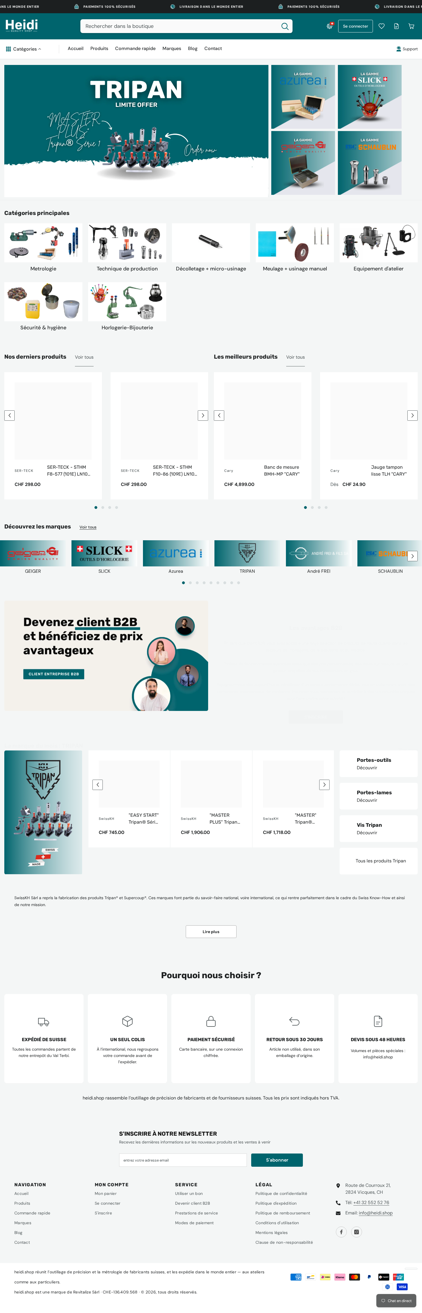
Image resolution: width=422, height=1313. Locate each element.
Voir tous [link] (295, 357)
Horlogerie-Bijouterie (127, 327)
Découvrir (367, 768)
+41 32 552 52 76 (371, 1202)
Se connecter (355, 26)
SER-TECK (24, 470)
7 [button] (224, 582)
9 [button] (238, 582)
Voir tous (84, 357)
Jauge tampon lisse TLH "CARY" (389, 470)
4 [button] (116, 507)
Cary (228, 470)
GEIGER (33, 571)
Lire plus (211, 931)
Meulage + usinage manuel (295, 268)
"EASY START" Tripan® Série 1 (144, 819)
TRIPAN (247, 571)
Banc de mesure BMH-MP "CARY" (282, 470)
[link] (319, 554)
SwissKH (106, 818)
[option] (136, 131)
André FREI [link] (318, 571)
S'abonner (277, 1160)
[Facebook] (341, 1232)
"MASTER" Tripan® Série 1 (305, 819)
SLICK (104, 571)
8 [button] (231, 582)
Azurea (176, 571)
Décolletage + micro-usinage (211, 268)
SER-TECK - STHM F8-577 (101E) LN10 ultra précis (67, 471)
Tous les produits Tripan (381, 861)
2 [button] (102, 507)
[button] (9, 415)
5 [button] (211, 582)
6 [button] (217, 582)
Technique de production (127, 268)
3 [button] (109, 507)
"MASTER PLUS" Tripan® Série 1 (225, 819)
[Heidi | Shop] (43, 242)
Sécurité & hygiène (43, 327)
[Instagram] (356, 1232)
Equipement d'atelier (379, 268)
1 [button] (95, 507)
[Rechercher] (186, 26)
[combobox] (179, 26)
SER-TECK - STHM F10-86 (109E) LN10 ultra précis (173, 471)
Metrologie (43, 268)
